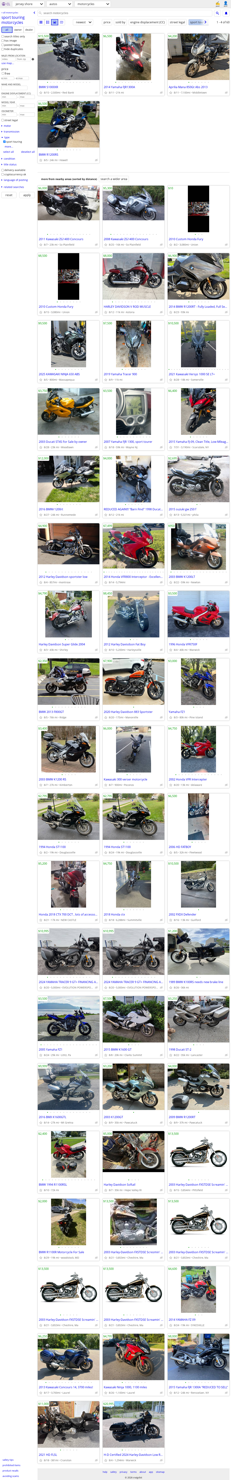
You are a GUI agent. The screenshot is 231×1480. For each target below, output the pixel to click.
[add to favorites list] (41, 92)
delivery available (14, 170)
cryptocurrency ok (15, 174)
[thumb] (47, 22)
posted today (12, 45)
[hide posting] (96, 92)
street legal (11, 120)
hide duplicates (13, 49)
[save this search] (226, 13)
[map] (61, 22)
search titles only (14, 36)
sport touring (14, 141)
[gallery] (54, 22)
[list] (41, 22)
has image (10, 40)
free (7, 73)
